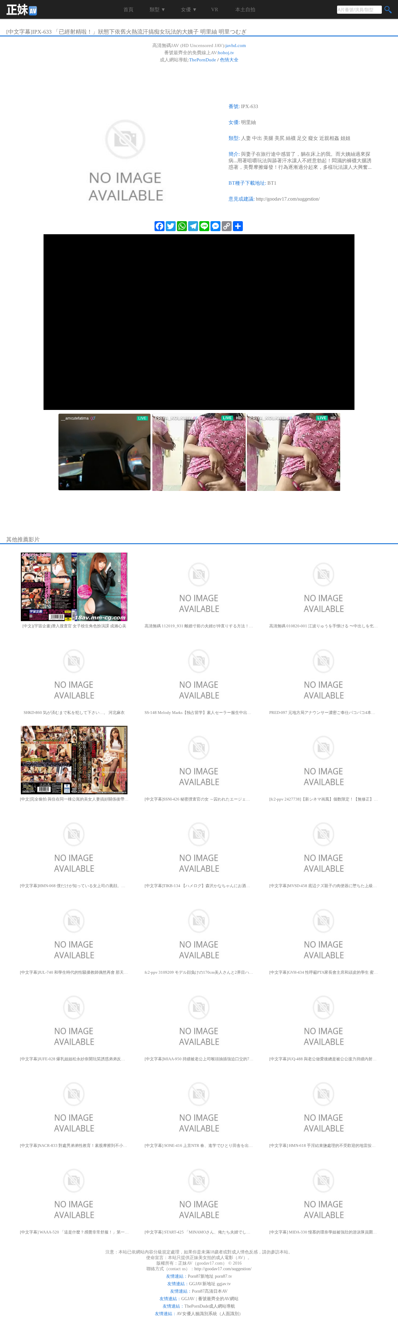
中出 (257, 138)
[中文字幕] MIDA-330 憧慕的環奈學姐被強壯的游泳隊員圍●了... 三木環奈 (323, 1232)
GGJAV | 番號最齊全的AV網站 (209, 1298)
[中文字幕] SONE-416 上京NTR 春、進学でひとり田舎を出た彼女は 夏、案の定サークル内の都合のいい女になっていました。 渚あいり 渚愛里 (199, 1145)
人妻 (246, 138)
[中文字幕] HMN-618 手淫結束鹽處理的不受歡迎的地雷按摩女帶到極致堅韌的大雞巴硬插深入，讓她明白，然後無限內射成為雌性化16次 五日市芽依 (323, 1145)
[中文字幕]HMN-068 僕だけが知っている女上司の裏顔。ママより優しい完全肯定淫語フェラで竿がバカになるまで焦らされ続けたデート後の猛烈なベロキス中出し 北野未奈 (74, 885)
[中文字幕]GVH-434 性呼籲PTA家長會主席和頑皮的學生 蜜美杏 (323, 972)
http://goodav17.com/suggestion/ (288, 199)
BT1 (271, 183)
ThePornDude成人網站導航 (209, 1306)
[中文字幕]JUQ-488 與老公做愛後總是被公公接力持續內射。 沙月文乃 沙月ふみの (323, 1059)
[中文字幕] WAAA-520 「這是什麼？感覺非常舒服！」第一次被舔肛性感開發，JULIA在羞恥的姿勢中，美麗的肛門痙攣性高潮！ (74, 1232)
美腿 (268, 138)
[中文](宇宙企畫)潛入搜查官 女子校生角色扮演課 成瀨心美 (74, 626)
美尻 (280, 138)
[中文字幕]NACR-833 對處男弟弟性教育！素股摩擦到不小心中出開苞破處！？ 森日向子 (74, 1145)
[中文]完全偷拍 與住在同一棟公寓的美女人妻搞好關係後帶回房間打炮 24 (74, 799)
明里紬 (248, 122)
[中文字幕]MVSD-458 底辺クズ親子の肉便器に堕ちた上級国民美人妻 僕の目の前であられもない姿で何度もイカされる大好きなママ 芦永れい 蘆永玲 (323, 885)
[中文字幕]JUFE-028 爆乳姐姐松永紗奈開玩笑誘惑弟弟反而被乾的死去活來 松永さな (74, 1059)
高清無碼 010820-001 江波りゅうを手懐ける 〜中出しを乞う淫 (323, 626)
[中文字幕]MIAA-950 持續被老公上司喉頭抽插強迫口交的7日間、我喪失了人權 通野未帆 (199, 1059)
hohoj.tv (226, 52)
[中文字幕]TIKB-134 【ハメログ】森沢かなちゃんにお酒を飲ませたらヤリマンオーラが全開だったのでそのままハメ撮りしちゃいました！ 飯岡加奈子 (199, 885)
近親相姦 (329, 138)
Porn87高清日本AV (210, 1291)
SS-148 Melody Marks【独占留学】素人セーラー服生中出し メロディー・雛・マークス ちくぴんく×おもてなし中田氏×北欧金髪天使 (199, 712)
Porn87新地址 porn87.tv (210, 1276)
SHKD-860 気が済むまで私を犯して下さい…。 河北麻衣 (74, 712)
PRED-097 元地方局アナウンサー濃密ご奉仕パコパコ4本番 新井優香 (323, 712)
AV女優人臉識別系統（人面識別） (210, 1313)
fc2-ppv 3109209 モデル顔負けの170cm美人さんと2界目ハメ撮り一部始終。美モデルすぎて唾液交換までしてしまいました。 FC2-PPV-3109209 (199, 972)
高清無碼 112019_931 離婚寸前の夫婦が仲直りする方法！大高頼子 (199, 626)
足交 (302, 138)
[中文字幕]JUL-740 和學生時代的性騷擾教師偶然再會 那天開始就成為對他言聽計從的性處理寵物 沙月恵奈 (74, 972)
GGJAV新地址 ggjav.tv (210, 1283)
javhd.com (235, 45)
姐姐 (345, 138)
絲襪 (291, 138)
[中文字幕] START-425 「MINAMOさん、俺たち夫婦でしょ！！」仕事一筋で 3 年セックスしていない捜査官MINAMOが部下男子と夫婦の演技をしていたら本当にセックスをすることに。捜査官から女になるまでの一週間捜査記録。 (199, 1232)
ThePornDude (202, 59)
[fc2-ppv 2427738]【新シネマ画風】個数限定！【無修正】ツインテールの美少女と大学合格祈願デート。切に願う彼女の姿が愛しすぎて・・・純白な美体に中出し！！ (323, 799)
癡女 (313, 138)
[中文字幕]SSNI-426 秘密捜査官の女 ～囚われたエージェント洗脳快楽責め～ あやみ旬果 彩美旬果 (199, 799)
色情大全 (229, 59)
